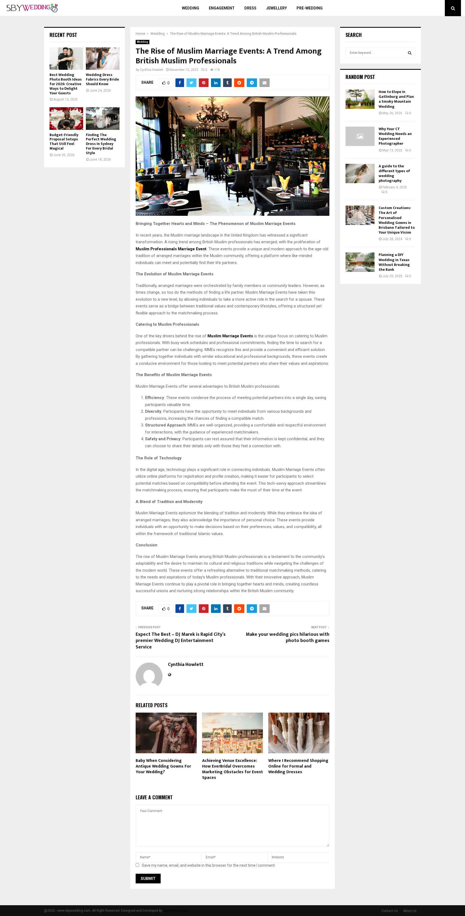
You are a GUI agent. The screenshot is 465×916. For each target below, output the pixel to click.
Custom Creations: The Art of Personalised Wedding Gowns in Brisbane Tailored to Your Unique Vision (397, 220)
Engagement (222, 8)
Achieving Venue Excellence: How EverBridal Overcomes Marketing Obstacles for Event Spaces (232, 769)
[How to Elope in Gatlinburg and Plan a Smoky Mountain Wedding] (360, 99)
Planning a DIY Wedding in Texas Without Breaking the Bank (394, 262)
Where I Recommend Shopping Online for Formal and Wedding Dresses (298, 766)
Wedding (190, 8)
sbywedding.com (175, 910)
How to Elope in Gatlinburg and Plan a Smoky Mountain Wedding (396, 99)
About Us (410, 911)
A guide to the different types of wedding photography (394, 173)
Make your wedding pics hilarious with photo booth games (287, 637)
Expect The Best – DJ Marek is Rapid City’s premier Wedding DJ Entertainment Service (181, 640)
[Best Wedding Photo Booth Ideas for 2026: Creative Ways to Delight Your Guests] (66, 58)
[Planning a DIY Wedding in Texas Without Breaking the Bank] (360, 262)
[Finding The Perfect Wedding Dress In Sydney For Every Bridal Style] (102, 118)
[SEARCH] (409, 52)
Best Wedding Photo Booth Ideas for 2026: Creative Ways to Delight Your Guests (66, 84)
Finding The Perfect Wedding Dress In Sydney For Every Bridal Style (101, 144)
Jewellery (276, 8)
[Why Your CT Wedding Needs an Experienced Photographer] (360, 136)
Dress (250, 8)
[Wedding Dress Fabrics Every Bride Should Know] (102, 58)
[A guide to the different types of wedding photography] (360, 173)
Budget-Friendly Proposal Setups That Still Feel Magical (64, 141)
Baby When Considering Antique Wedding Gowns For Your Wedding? (163, 766)
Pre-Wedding (310, 8)
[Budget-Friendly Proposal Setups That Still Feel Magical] (66, 118)
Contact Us (389, 911)
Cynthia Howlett (151, 70)
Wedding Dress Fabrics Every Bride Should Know (102, 79)
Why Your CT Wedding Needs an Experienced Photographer (395, 136)
